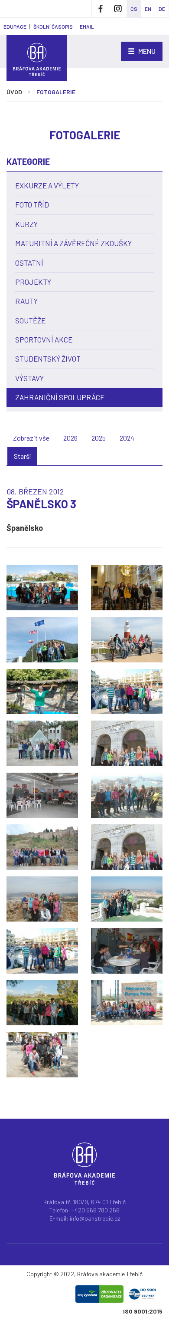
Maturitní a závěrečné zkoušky (73, 243)
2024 (127, 438)
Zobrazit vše (31, 438)
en (148, 9)
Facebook (100, 8)
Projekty (33, 281)
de (162, 9)
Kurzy (26, 224)
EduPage (14, 26)
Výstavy (29, 378)
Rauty (26, 300)
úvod (14, 91)
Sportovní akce (43, 339)
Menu (146, 51)
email (87, 26)
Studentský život (48, 358)
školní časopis (53, 26)
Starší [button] (22, 456)
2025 (98, 438)
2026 (70, 438)
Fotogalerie (55, 91)
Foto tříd (32, 204)
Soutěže (30, 320)
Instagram (118, 8)
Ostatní (29, 262)
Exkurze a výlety (47, 185)
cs (133, 9)
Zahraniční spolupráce (59, 397)
